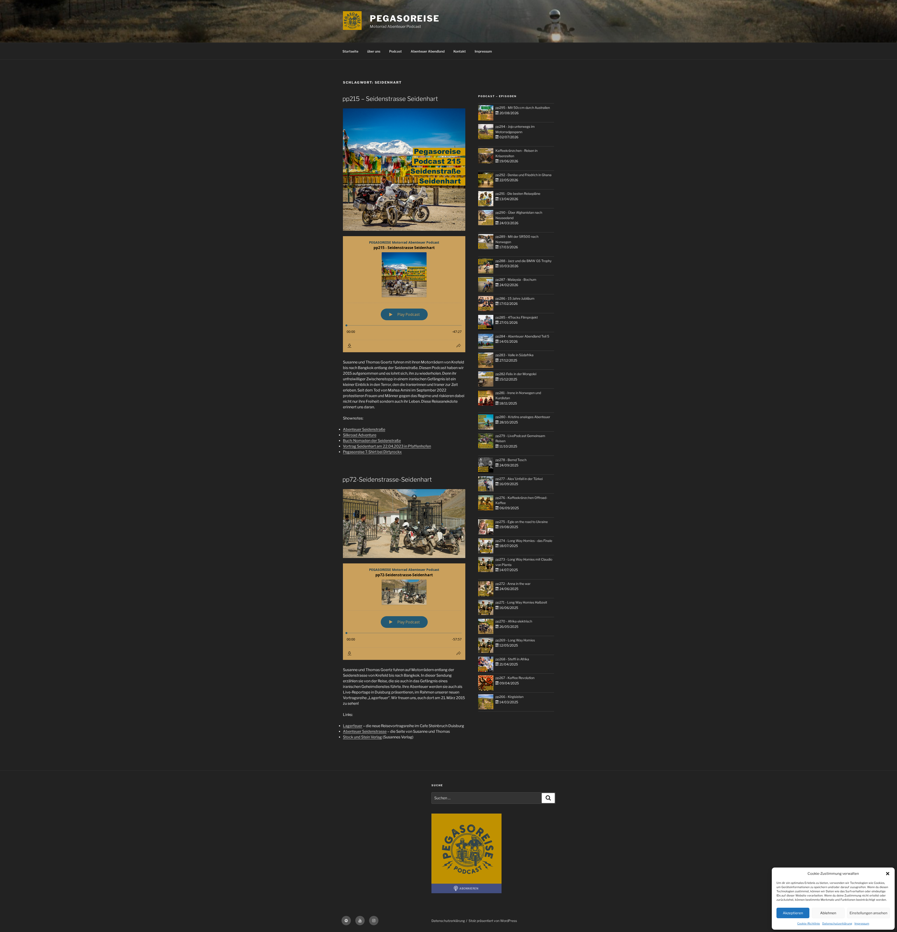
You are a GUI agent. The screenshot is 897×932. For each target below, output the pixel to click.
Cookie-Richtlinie (808, 923)
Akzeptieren (793, 913)
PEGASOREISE (405, 18)
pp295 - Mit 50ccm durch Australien (522, 108)
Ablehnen (828, 913)
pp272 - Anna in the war (512, 584)
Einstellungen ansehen (868, 913)
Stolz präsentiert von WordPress (493, 921)
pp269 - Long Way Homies (515, 640)
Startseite (350, 51)
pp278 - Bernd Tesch (511, 460)
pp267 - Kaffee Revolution (514, 678)
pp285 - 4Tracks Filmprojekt (516, 317)
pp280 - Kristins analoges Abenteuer (522, 417)
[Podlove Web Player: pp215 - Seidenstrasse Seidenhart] (404, 294)
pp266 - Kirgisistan (509, 697)
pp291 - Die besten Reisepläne (517, 194)
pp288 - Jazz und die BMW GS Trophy (523, 261)
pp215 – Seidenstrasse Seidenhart (390, 98)
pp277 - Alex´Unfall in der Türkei (519, 479)
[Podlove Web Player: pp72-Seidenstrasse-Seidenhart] (404, 611)
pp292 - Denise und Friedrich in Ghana (523, 175)
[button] (887, 873)
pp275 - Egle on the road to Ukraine (521, 522)
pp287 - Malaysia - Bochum (515, 279)
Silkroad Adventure (359, 435)
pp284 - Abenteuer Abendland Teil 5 (522, 336)
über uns (373, 51)
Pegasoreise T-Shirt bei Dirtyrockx (372, 452)
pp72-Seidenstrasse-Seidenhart (387, 479)
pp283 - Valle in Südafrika (514, 355)
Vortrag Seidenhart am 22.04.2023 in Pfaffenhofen (387, 446)
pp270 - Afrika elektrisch (513, 621)
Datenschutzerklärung (837, 923)
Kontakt (459, 51)
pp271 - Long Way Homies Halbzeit (521, 602)
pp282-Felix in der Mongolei (515, 374)
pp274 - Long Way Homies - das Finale (523, 541)
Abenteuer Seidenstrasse (365, 731)
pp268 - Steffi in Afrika (512, 659)
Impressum (861, 923)
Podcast (395, 51)
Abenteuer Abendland (428, 51)
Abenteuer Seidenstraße (364, 429)
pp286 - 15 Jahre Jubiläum (514, 298)
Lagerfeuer (352, 726)
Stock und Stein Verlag (362, 737)
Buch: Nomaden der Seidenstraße (372, 440)
